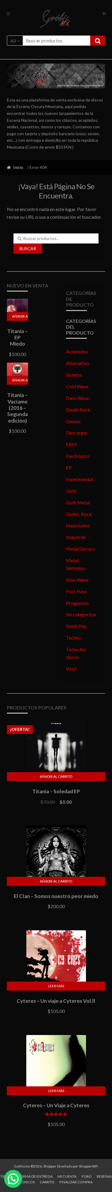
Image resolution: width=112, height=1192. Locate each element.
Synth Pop (76, 626)
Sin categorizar (81, 614)
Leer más (56, 986)
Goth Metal (78, 502)
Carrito (47, 1182)
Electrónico (78, 456)
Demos (73, 421)
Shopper (49, 1166)
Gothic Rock (79, 514)
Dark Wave (77, 398)
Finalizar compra (76, 1182)
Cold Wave (77, 386)
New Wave (77, 580)
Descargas (77, 432)
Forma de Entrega (35, 1176)
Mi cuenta (67, 1176)
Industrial (75, 537)
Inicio (18, 167)
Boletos (74, 375)
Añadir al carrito (20, 316)
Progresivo (77, 603)
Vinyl (71, 669)
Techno (73, 637)
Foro (87, 1176)
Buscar (27, 248)
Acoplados (77, 351)
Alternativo (77, 363)
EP (69, 467)
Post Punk (76, 591)
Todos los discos (76, 653)
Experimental (79, 479)
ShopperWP (88, 1166)
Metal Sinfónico (75, 564)
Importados (78, 525)
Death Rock (78, 409)
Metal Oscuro (80, 549)
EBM (71, 444)
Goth (71, 491)
